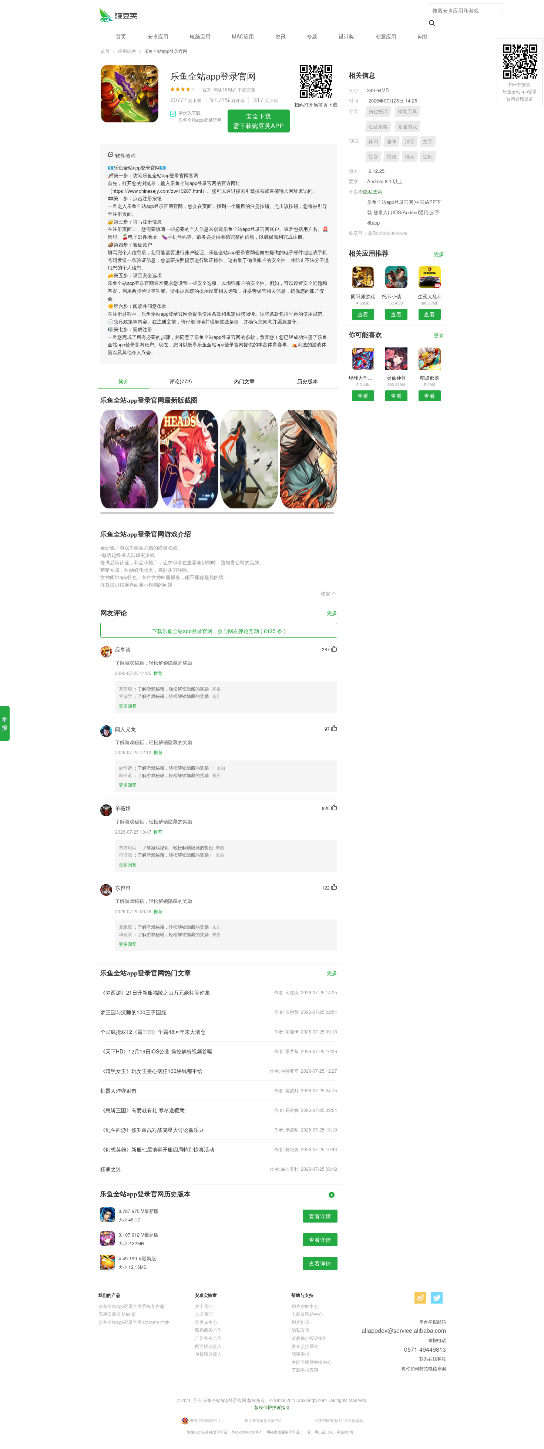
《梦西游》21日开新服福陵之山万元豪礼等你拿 (155, 992)
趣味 (391, 141)
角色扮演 (378, 111)
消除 (409, 141)
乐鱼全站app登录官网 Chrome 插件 (133, 1322)
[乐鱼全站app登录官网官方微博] (420, 1298)
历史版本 (307, 381)
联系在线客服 (432, 1358)
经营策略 (378, 126)
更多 (332, 613)
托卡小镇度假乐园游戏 (396, 296)
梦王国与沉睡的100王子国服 (133, 1012)
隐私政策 (372, 191)
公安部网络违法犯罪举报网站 (339, 1420)
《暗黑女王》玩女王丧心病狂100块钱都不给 (151, 1071)
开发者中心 (206, 1322)
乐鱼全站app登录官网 (118, 15)
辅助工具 (407, 111)
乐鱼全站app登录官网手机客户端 (131, 1306)
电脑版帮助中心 (307, 1314)
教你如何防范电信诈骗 (424, 1368)
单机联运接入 (208, 1354)
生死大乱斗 (430, 296)
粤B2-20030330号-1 (205, 1420)
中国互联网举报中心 (312, 1362)
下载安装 (246, 89)
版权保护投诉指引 (309, 1338)
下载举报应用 (305, 1369)
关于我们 (204, 1306)
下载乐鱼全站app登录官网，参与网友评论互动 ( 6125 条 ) (219, 631)
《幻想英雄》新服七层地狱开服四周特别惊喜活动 (157, 1149)
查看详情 (320, 1216)
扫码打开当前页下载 (316, 104)
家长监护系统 (305, 1346)
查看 (363, 314)
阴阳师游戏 (363, 296)
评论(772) (180, 381)
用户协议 (300, 1322)
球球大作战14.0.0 (363, 377)
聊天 (409, 156)
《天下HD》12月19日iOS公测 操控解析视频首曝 (156, 1051)
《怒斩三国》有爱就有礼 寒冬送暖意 (142, 1110)
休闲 (373, 141)
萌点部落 (429, 377)
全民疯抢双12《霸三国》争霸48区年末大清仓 (152, 1031)
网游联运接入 (208, 1346)
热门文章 (244, 381)
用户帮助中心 (305, 1306)
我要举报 (300, 1354)
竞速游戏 (407, 126)
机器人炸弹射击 (118, 1090)
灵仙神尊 (396, 377)
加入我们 (204, 1314)
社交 (373, 156)
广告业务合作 (208, 1338)
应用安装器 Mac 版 (117, 1314)
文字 (428, 141)
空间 (428, 156)
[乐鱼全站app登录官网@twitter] (437, 1298)
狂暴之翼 (110, 1169)
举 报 (4, 723)
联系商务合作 (208, 1330)
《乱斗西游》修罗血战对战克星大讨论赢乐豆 (152, 1129)
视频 (391, 156)
